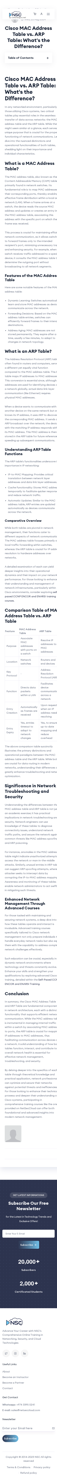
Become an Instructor (15, 1377)
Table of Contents (21, 58)
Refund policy (28, 1472)
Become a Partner (13, 1382)
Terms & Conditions (18, 1467)
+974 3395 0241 (25, 1404)
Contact (7, 1388)
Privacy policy (42, 1467)
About (6, 1371)
